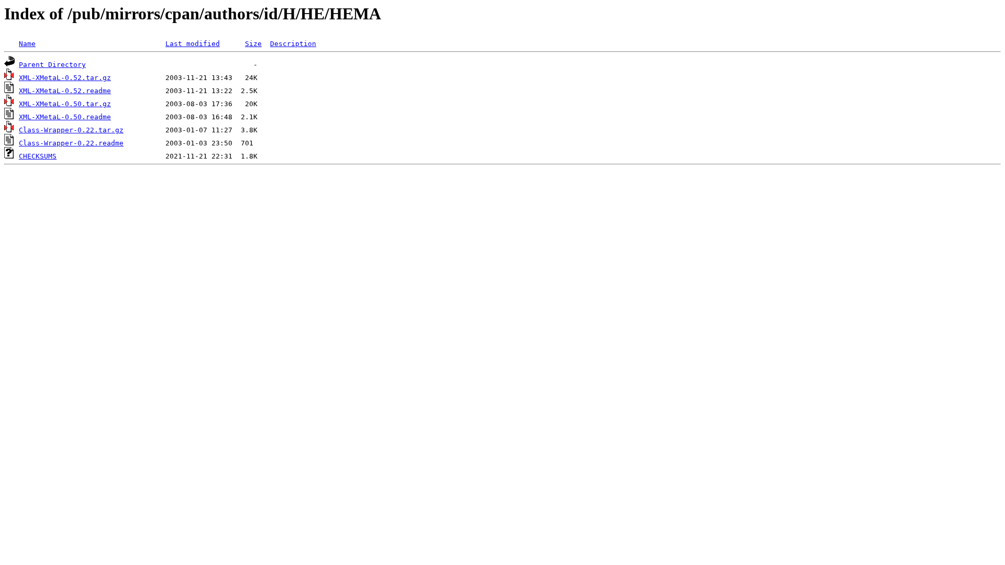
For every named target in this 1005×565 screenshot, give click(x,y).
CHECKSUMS (38, 156)
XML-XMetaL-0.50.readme (65, 117)
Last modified (192, 44)
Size (253, 44)
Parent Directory (52, 65)
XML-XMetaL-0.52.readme (65, 91)
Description (293, 44)
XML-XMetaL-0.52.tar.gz (65, 78)
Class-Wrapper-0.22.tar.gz (71, 130)
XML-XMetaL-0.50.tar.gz (65, 104)
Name (27, 44)
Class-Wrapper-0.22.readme (71, 143)
